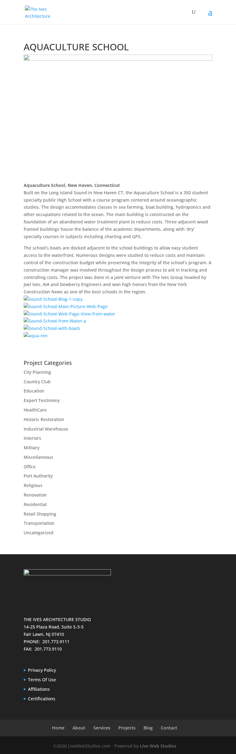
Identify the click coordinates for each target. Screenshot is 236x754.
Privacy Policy (42, 670)
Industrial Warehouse (46, 429)
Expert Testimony (42, 400)
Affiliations (39, 689)
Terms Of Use (42, 679)
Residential (35, 504)
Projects (127, 728)
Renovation (35, 495)
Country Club (37, 382)
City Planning (37, 372)
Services (101, 728)
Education (34, 391)
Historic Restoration (44, 419)
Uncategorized (38, 533)
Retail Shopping (40, 514)
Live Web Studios (161, 746)
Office (30, 467)
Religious (33, 485)
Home (58, 728)
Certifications (41, 699)
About (79, 728)
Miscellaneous (38, 457)
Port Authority (38, 476)
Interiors (32, 438)
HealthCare (35, 410)
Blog (148, 728)
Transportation (39, 523)
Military (31, 447)
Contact (169, 728)
